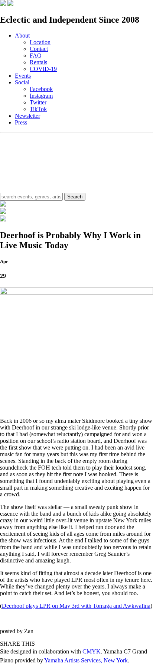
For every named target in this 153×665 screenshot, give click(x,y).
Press (21, 122)
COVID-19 (43, 69)
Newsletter (27, 116)
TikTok (38, 109)
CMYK (91, 651)
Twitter (38, 102)
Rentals (38, 62)
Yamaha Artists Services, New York (86, 660)
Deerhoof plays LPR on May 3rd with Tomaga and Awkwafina (76, 606)
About (22, 35)
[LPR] (3, 4)
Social (22, 82)
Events (23, 75)
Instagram (41, 96)
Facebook (41, 89)
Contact (39, 49)
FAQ (36, 55)
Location (40, 42)
